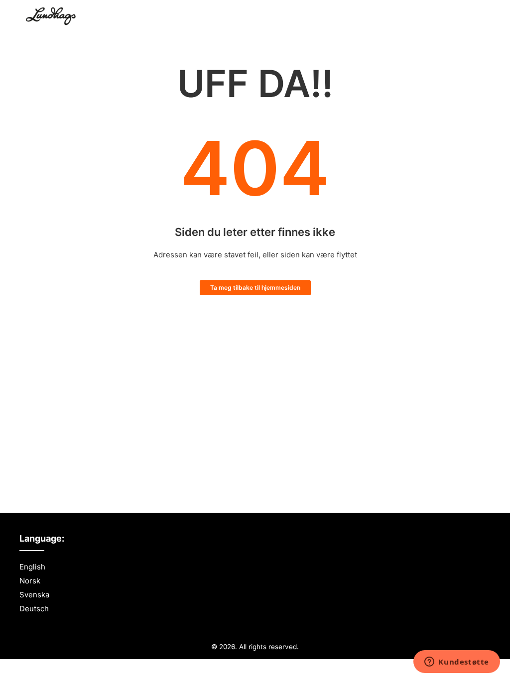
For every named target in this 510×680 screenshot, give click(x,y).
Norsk (29, 580)
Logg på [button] (466, 17)
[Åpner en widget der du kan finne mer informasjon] (456, 662)
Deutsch (34, 608)
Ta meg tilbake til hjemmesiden (255, 287)
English (32, 566)
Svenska (34, 594)
